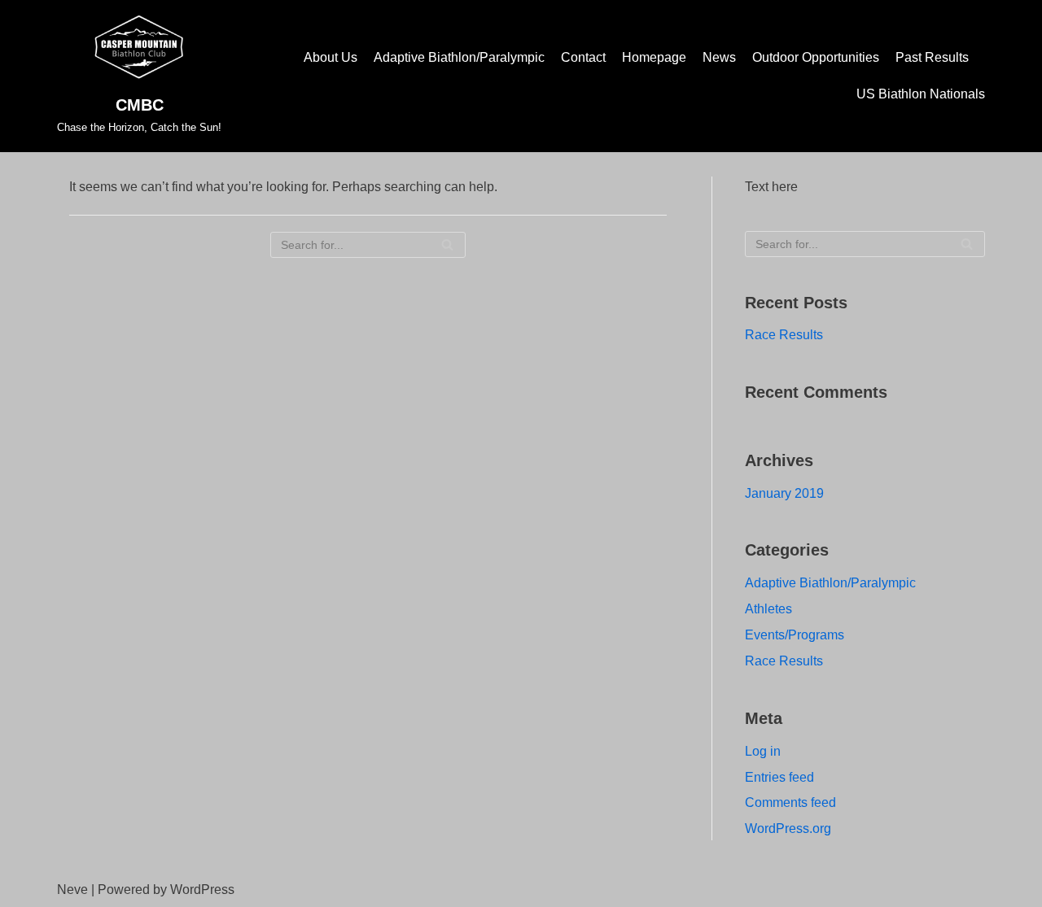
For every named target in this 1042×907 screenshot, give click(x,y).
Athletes (768, 609)
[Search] (447, 245)
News (719, 57)
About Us (330, 57)
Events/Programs (794, 635)
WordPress (202, 889)
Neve (72, 889)
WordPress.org (788, 828)
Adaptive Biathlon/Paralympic (459, 57)
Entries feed (779, 777)
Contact (583, 57)
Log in (763, 751)
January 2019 (784, 493)
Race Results (784, 335)
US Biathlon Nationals (920, 94)
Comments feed (790, 802)
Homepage (654, 57)
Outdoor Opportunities (815, 57)
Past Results (932, 57)
